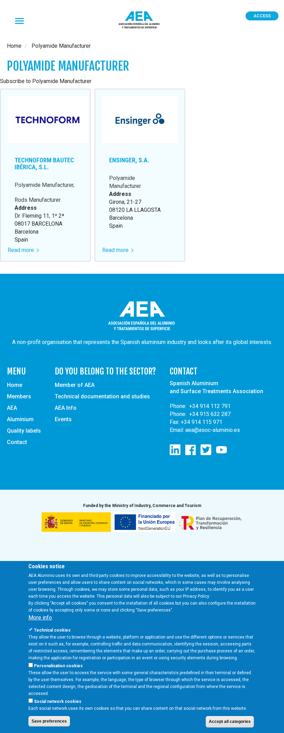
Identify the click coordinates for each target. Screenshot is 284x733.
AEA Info (66, 408)
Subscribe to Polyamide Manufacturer (45, 81)
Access (262, 15)
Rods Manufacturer (37, 200)
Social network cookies (57, 701)
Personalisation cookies (58, 665)
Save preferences (49, 721)
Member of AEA (75, 385)
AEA (12, 408)
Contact (17, 442)
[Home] (142, 20)
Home (14, 46)
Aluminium (20, 419)
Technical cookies (52, 630)
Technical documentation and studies (102, 396)
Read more (23, 250)
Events (63, 419)
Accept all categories (230, 721)
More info (40, 617)
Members (19, 396)
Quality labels (24, 430)
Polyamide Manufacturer (44, 185)
